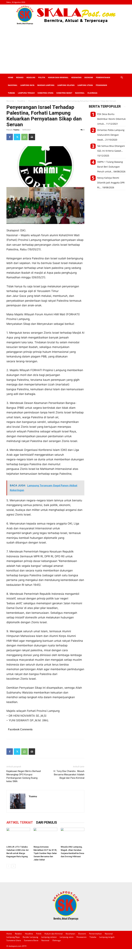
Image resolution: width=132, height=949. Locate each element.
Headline (30, 77)
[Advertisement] (66, 49)
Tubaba (11, 93)
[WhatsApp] (24, 137)
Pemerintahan (103, 77)
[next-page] (14, 866)
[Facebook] (9, 137)
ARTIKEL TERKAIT (19, 822)
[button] (122, 77)
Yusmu (16, 129)
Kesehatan (76, 77)
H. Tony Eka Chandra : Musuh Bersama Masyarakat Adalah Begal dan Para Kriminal (69, 774)
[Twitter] (17, 137)
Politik (41, 77)
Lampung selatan (66, 85)
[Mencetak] (32, 137)
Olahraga (92, 93)
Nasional (12, 85)
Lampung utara (85, 85)
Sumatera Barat (64, 93)
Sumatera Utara (45, 93)
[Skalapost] (66, 15)
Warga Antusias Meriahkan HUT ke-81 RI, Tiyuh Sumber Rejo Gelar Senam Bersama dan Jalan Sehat (45, 853)
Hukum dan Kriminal (58, 77)
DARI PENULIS (46, 822)
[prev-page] (8, 866)
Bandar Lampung (45, 85)
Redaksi (20, 77)
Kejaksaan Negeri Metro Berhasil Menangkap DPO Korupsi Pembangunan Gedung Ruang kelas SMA (23, 776)
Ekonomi (88, 77)
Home (10, 77)
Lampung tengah (26, 93)
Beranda (10, 101)
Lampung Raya (27, 85)
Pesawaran (101, 85)
